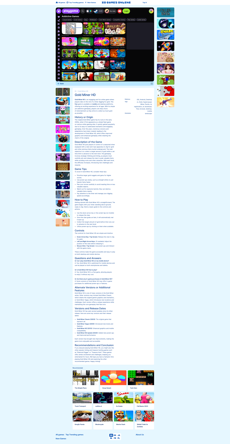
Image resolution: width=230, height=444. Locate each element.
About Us (140, 435)
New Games (61, 439)
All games (60, 435)
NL (111, 438)
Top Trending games (74, 435)
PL (119, 438)
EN (111, 435)
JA (119, 435)
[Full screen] (151, 83)
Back (62, 83)
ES (115, 435)
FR (115, 438)
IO (75, 91)
